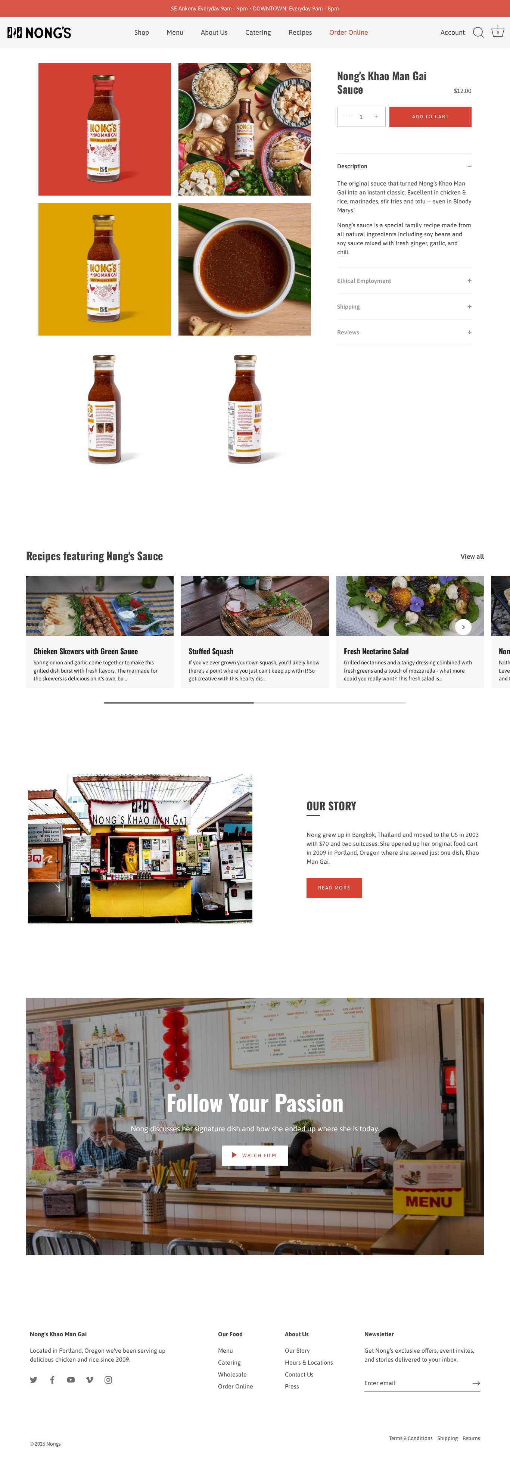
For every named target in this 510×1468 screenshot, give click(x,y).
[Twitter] (33, 1379)
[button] (46, 627)
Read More (334, 888)
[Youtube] (71, 1379)
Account (453, 32)
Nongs (53, 1444)
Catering (258, 32)
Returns (471, 1438)
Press (292, 1386)
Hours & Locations (309, 1362)
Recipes (300, 32)
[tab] (404, 223)
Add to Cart (430, 116)
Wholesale (232, 1374)
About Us (214, 32)
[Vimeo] (89, 1379)
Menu (175, 32)
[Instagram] (108, 1379)
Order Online (235, 1386)
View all (472, 556)
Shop (141, 32)
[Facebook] (52, 1379)
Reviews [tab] (348, 332)
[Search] (478, 32)
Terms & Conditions (411, 1438)
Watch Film (258, 1155)
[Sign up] (476, 1383)
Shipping (448, 1438)
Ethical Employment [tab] (364, 280)
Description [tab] (352, 166)
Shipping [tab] (348, 306)
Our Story (297, 1350)
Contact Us (299, 1374)
